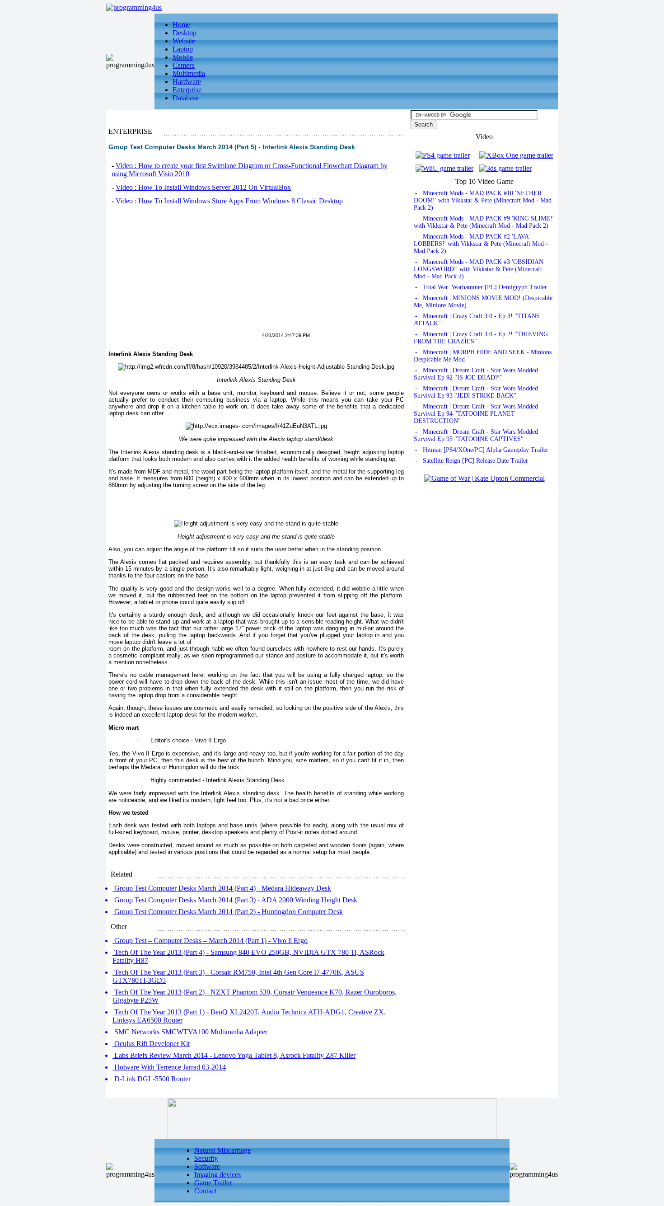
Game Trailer (213, 1183)
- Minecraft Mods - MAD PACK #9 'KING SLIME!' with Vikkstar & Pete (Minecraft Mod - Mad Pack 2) (484, 222)
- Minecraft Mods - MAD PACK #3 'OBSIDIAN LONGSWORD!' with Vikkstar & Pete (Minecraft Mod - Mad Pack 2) (478, 269)
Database (186, 98)
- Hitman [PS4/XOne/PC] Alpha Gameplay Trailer (481, 449)
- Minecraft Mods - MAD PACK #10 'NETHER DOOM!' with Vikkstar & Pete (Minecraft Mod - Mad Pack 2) (483, 200)
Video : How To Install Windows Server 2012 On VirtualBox (203, 187)
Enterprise (187, 90)
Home (181, 24)
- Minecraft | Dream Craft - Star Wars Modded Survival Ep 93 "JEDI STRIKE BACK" (476, 392)
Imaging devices (217, 1174)
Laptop (183, 49)
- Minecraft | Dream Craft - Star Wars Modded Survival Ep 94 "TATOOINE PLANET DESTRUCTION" (476, 413)
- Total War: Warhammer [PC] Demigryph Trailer (481, 287)
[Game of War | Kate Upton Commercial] (484, 478)
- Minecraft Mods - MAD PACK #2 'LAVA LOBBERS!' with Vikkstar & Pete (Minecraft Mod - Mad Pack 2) (481, 243)
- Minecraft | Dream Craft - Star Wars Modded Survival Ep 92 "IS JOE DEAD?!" (476, 374)
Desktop (184, 33)
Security (206, 1158)
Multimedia (189, 73)
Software (207, 1166)
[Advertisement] (184, 274)
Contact (205, 1191)
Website (184, 41)
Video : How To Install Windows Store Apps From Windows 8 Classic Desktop (229, 201)
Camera (184, 65)
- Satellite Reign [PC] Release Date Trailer (471, 460)
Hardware (187, 81)
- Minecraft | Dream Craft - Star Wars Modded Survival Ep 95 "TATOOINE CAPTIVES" (476, 435)
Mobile (183, 57)
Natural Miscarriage (222, 1150)
